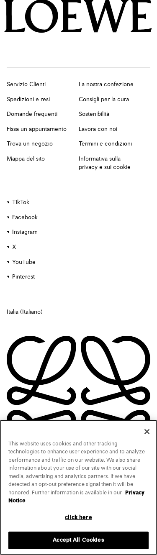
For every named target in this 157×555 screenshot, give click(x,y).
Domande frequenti (32, 114)
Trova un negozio (30, 144)
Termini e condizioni (105, 144)
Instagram (25, 232)
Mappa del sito (26, 159)
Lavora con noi (98, 129)
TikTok (20, 202)
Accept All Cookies (78, 540)
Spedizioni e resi (28, 99)
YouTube (24, 262)
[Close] (147, 431)
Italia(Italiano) (25, 312)
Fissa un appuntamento (37, 129)
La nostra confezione (106, 84)
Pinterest (23, 277)
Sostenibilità (94, 114)
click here (78, 517)
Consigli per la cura (104, 99)
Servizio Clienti (26, 84)
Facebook (25, 217)
